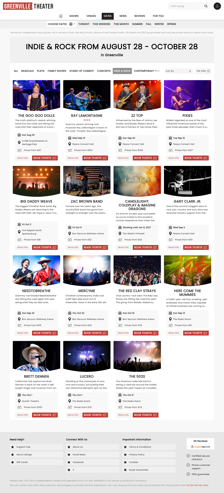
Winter (159, 24)
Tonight (83, 24)
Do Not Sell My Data (197, 485)
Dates (108, 16)
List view (201, 70)
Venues (91, 16)
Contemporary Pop (147, 71)
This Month (121, 24)
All (16, 71)
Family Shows (57, 71)
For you (158, 16)
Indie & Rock (122, 71)
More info (23, 158)
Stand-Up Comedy (81, 71)
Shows (73, 16)
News (122, 16)
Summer (137, 24)
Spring (171, 24)
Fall (148, 24)
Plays (40, 71)
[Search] (207, 6)
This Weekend (101, 24)
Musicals (27, 71)
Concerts (104, 71)
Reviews (140, 16)
